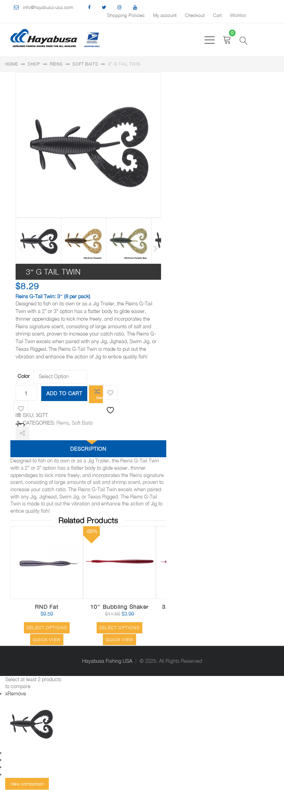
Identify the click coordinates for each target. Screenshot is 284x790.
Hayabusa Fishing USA (107, 661)
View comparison (27, 784)
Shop (34, 64)
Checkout (195, 15)
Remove (15, 693)
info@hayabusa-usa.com (48, 7)
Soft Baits (85, 64)
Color (24, 376)
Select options (46, 627)
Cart (217, 15)
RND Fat (47, 607)
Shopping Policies (126, 15)
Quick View (69, 589)
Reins (56, 64)
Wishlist (238, 15)
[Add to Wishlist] (110, 392)
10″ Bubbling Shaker (119, 607)
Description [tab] (88, 449)
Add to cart (64, 393)
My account (165, 15)
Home (11, 64)
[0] (227, 39)
